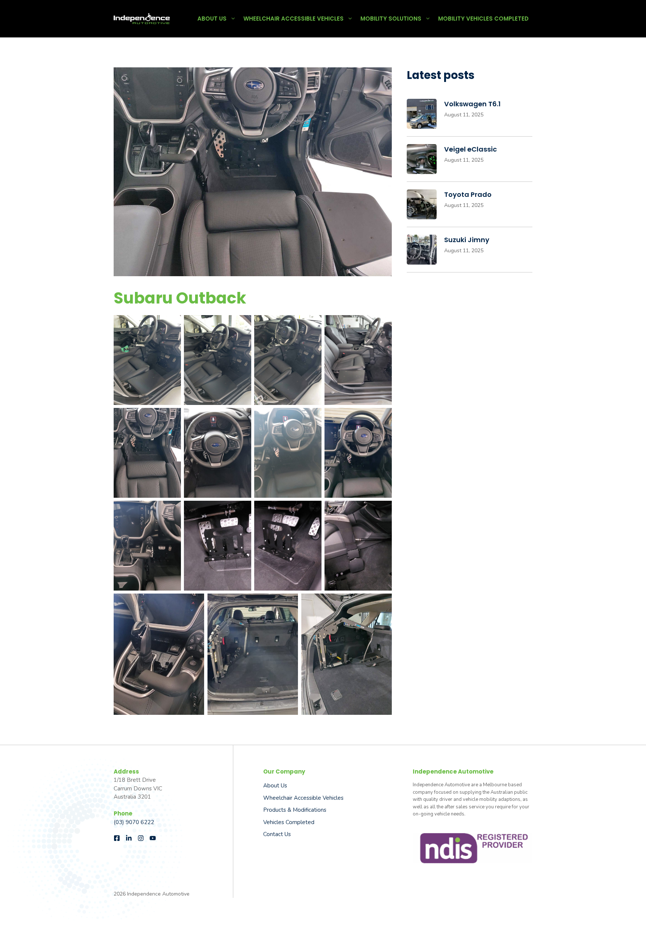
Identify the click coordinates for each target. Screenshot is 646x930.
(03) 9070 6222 (134, 822)
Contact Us (277, 834)
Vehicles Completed (288, 822)
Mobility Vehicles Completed (483, 18)
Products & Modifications (294, 810)
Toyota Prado (468, 194)
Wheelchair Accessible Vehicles (293, 18)
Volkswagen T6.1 (472, 104)
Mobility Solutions (390, 18)
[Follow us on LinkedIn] (129, 838)
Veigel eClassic (470, 149)
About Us (212, 18)
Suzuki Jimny (466, 239)
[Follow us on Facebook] (117, 838)
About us (275, 785)
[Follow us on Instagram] (141, 838)
